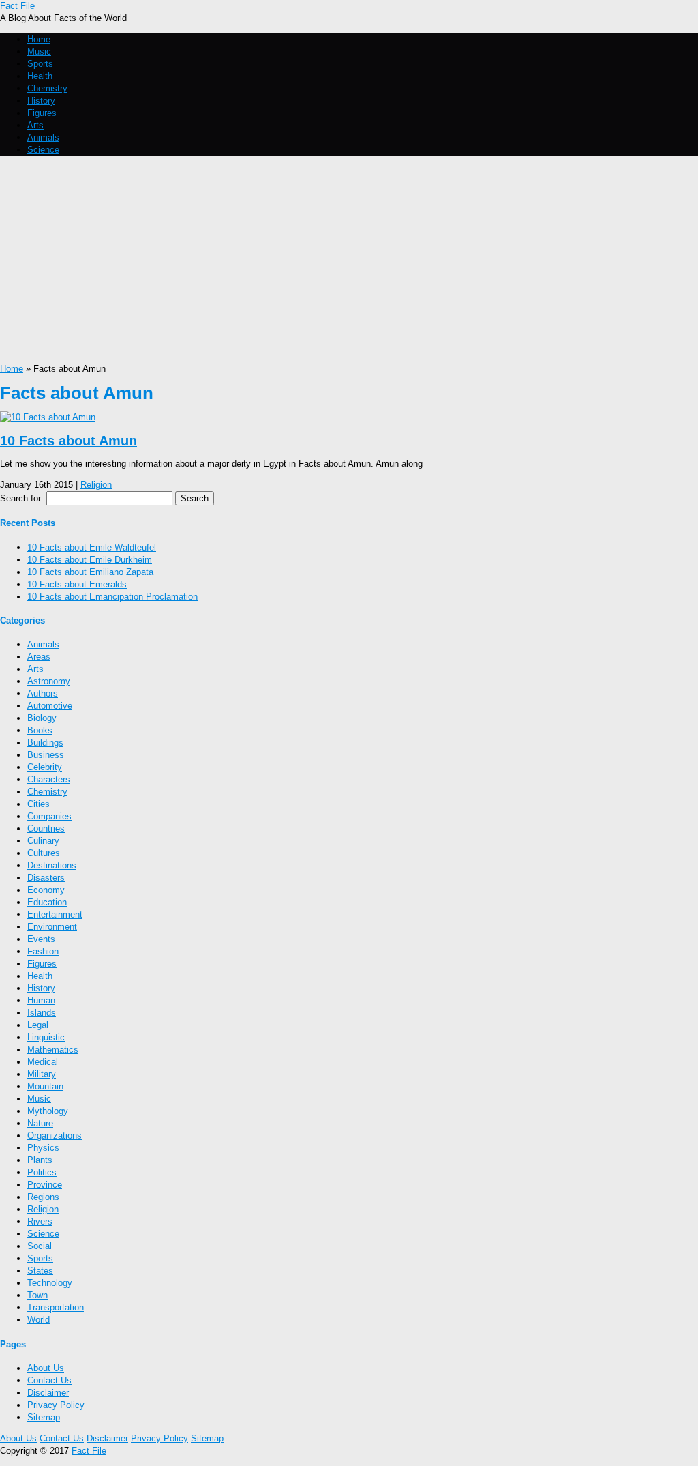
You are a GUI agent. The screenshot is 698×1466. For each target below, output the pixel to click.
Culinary (43, 841)
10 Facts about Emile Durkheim (89, 560)
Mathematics (52, 1049)
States (40, 1270)
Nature (40, 1123)
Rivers (39, 1221)
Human (41, 1000)
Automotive (49, 706)
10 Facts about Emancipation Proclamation (112, 596)
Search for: (22, 498)
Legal (37, 1025)
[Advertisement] (349, 260)
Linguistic (46, 1037)
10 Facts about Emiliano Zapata (90, 572)
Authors (42, 693)
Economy (46, 890)
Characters (48, 779)
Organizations (54, 1135)
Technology (49, 1283)
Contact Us (49, 1380)
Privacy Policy (56, 1405)
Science (43, 150)
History (41, 101)
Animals (43, 137)
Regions (43, 1197)
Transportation (55, 1307)
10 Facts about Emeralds (77, 584)
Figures (42, 113)
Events (41, 939)
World (38, 1320)
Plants (39, 1160)
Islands (41, 1013)
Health (39, 76)
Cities (38, 804)
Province (44, 1184)
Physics (43, 1148)
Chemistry (47, 88)
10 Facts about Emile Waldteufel (91, 547)
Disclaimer (48, 1393)
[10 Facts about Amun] (47, 417)
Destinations (51, 865)
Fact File (17, 6)
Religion (96, 485)
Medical (42, 1062)
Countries (46, 828)
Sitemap (43, 1417)
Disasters (46, 878)
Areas (38, 656)
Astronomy (48, 681)
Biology (42, 718)
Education (47, 902)
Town (37, 1295)
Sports (40, 64)
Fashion (43, 951)
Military (41, 1074)
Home (38, 39)
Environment (52, 927)
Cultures (43, 853)
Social (39, 1246)
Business (45, 755)
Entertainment (54, 914)
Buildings (45, 742)
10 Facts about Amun (68, 440)
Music (39, 51)
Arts (35, 125)
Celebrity (44, 767)
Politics (42, 1172)
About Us (45, 1368)
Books (39, 730)
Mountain (45, 1086)
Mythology (47, 1111)
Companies (49, 816)
